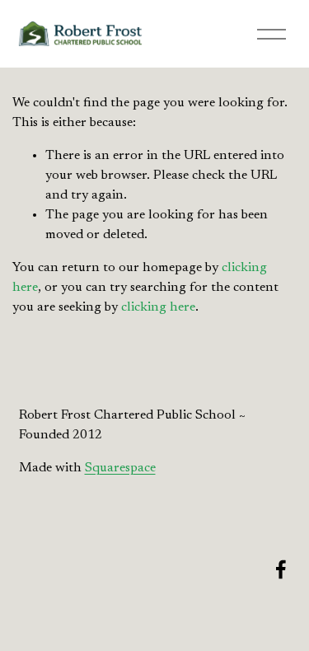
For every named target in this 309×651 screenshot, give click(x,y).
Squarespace (120, 468)
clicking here (158, 307)
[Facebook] (281, 569)
